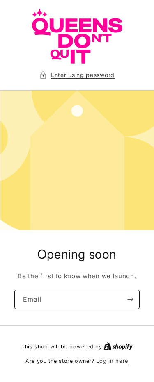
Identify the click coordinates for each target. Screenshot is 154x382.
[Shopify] (118, 346)
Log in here (112, 360)
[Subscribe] (130, 299)
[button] (77, 75)
